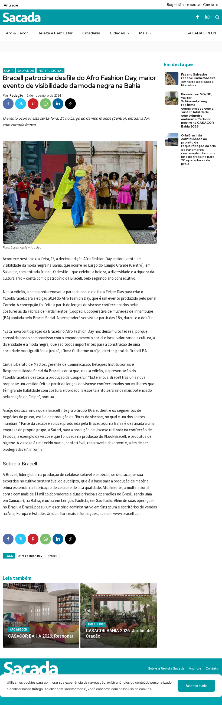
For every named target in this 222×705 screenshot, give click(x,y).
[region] (111, 689)
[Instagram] (207, 17)
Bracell (52, 556)
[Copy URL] (70, 103)
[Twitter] (20, 103)
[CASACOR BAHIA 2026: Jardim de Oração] (118, 615)
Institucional (50, 70)
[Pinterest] (33, 103)
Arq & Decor (18, 629)
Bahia (9, 70)
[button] (217, 17)
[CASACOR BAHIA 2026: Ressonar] (41, 615)
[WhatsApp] (45, 103)
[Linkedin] (58, 103)
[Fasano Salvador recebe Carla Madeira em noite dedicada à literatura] (171, 78)
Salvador (25, 70)
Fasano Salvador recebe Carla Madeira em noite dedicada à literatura (198, 79)
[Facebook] (198, 17)
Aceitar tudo (196, 685)
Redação (16, 95)
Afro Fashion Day (30, 556)
